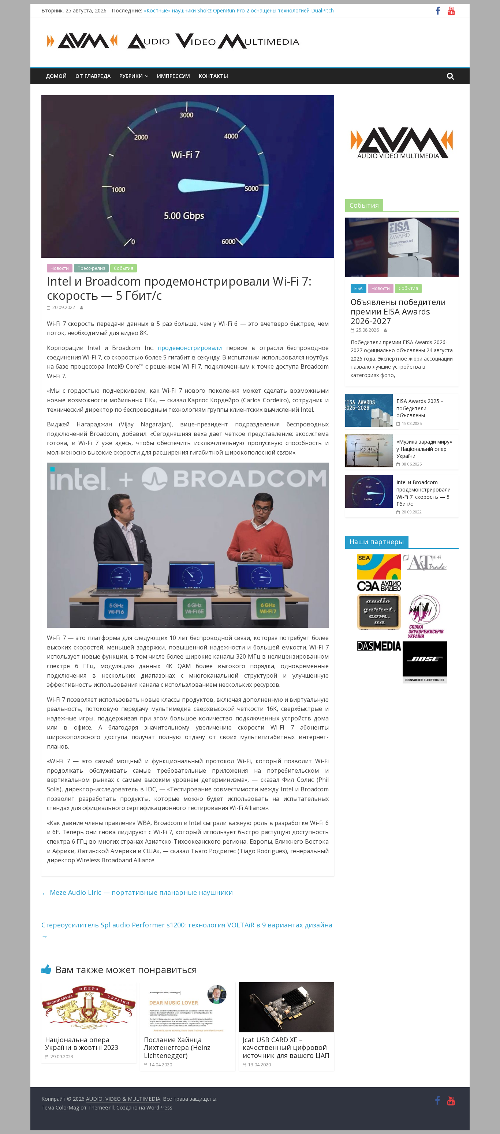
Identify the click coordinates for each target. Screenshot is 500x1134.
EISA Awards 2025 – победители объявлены (420, 408)
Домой (56, 75)
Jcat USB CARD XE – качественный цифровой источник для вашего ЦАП (286, 1047)
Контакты (213, 75)
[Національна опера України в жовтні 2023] (89, 987)
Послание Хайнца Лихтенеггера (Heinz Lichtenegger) (177, 1047)
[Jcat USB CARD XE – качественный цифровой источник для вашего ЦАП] (286, 987)
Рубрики (131, 75)
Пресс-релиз (91, 268)
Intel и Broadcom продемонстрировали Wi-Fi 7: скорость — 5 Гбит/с (423, 493)
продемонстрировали (190, 348)
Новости (60, 268)
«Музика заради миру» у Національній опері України (424, 448)
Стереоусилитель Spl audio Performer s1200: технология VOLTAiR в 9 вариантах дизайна (186, 930)
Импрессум (173, 75)
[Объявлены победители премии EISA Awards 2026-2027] (402, 221)
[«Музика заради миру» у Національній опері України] (369, 438)
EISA (358, 288)
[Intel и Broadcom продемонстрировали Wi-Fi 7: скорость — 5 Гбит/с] (369, 478)
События (123, 268)
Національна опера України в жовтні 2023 (81, 1043)
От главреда (93, 75)
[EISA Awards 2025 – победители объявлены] (369, 397)
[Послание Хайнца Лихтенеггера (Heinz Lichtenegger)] (187, 987)
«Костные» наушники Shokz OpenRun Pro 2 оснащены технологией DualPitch (239, 10)
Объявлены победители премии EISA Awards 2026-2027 (398, 311)
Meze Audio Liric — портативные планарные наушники (137, 892)
